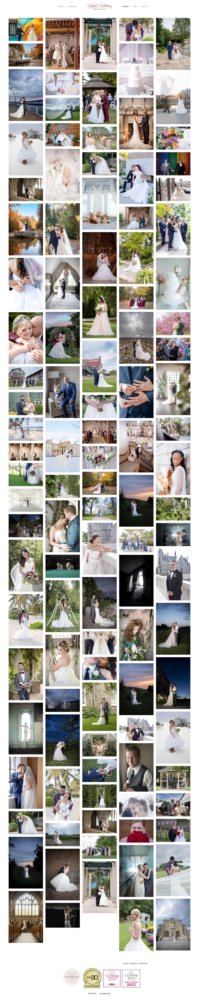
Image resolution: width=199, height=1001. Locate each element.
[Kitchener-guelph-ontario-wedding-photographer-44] (26, 474)
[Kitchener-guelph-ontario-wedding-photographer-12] (173, 138)
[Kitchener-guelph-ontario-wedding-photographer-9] (62, 109)
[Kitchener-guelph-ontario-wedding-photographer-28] (136, 338)
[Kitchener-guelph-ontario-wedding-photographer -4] (26, 55)
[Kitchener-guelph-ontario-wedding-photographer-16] (173, 189)
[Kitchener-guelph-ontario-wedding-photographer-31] (173, 349)
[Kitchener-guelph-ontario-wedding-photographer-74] (173, 737)
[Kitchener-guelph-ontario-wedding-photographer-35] (26, 378)
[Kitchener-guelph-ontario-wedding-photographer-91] (62, 834)
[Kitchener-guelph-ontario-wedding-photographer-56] (99, 549)
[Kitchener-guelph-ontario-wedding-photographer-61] (173, 574)
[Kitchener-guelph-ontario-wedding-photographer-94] (173, 870)
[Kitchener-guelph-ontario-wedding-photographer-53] (62, 660)
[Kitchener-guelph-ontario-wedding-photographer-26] (99, 312)
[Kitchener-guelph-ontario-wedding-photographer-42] (62, 446)
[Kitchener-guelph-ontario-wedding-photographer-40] (99, 432)
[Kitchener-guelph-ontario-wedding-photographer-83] (62, 795)
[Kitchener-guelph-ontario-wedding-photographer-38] (173, 429)
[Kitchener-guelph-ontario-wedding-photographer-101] (136, 925)
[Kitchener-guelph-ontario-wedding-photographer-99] (173, 925)
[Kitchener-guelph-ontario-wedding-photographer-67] (173, 629)
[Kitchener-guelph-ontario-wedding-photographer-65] (62, 606)
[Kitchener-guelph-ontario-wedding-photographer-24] (173, 284)
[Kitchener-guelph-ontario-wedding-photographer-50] (173, 509)
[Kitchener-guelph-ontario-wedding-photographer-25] (26, 284)
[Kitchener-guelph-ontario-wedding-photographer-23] (62, 283)
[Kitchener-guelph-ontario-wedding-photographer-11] (99, 138)
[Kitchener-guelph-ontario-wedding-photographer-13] (62, 175)
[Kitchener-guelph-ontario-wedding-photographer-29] (173, 323)
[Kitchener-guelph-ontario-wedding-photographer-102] (62, 915)
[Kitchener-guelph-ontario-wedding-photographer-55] (26, 525)
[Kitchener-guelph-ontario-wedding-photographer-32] (99, 367)
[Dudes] (173, 778)
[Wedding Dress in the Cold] (26, 149)
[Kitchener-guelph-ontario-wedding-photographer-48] (99, 508)
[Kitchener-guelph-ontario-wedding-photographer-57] (173, 534)
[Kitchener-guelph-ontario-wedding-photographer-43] (26, 452)
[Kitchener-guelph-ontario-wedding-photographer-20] (99, 98)
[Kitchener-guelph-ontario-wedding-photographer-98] (26, 917)
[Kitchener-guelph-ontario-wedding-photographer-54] (136, 635)
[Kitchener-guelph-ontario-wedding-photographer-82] (99, 770)
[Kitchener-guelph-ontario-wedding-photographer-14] (173, 163)
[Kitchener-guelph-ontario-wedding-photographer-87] (99, 821)
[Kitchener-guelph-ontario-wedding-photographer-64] (99, 603)
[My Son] (99, 163)
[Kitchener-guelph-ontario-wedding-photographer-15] (99, 204)
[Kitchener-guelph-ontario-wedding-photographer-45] (99, 483)
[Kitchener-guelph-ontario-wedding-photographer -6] (62, 83)
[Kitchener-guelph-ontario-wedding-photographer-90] (173, 830)
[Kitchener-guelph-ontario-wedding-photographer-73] (26, 728)
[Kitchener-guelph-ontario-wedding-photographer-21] (136, 258)
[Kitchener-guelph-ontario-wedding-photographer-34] (62, 392)
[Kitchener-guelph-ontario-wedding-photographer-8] (26, 229)
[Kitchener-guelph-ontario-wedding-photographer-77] (99, 745)
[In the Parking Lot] (173, 683)
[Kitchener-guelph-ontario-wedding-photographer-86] (136, 805)
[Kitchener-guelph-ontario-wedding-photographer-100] (136, 831)
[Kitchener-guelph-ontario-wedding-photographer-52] (62, 526)
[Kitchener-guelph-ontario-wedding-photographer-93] (26, 863)
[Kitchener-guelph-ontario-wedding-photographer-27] (136, 298)
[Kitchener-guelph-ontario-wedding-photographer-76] (136, 729)
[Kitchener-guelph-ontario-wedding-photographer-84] (99, 796)
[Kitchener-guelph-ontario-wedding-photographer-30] (26, 338)
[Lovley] (99, 668)
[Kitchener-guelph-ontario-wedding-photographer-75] (62, 740)
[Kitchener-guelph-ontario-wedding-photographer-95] (136, 871)
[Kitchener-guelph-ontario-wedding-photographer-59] (99, 457)
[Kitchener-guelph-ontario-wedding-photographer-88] (26, 822)
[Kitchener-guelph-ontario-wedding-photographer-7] (173, 98)
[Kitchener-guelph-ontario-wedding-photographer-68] (136, 689)
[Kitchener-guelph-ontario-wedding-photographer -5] (26, 95)
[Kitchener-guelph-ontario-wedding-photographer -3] (136, 69)
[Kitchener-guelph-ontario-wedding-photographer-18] (62, 229)
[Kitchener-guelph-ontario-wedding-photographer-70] (99, 706)
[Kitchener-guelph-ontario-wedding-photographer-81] (26, 783)
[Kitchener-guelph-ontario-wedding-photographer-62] (136, 581)
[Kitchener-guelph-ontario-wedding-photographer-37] (99, 406)
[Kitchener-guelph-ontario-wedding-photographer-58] (136, 540)
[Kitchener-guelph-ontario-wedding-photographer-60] (26, 566)
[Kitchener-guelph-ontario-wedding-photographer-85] (173, 804)
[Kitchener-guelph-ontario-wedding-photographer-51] (173, 389)
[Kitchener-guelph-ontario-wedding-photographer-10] (136, 124)
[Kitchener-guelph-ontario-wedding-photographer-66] (26, 620)
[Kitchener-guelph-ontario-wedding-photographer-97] (99, 887)
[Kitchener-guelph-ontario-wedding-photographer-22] (99, 258)
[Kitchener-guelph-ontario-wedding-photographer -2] (173, 44)
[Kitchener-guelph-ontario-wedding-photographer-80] (136, 767)
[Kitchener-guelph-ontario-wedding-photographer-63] (62, 566)
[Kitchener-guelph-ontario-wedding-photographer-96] (62, 874)
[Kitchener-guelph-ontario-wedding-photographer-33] (136, 392)
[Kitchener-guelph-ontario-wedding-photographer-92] (99, 847)
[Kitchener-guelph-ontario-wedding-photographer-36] (26, 403)
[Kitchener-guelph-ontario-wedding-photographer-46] (62, 486)
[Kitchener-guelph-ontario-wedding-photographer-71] (62, 700)
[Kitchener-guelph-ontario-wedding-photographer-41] (136, 446)
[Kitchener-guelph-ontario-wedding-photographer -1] (136, 29)
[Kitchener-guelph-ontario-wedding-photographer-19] (173, 229)
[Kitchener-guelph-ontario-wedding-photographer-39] (26, 429)
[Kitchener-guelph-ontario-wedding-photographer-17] (62, 44)
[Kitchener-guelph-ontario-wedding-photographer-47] (26, 500)
